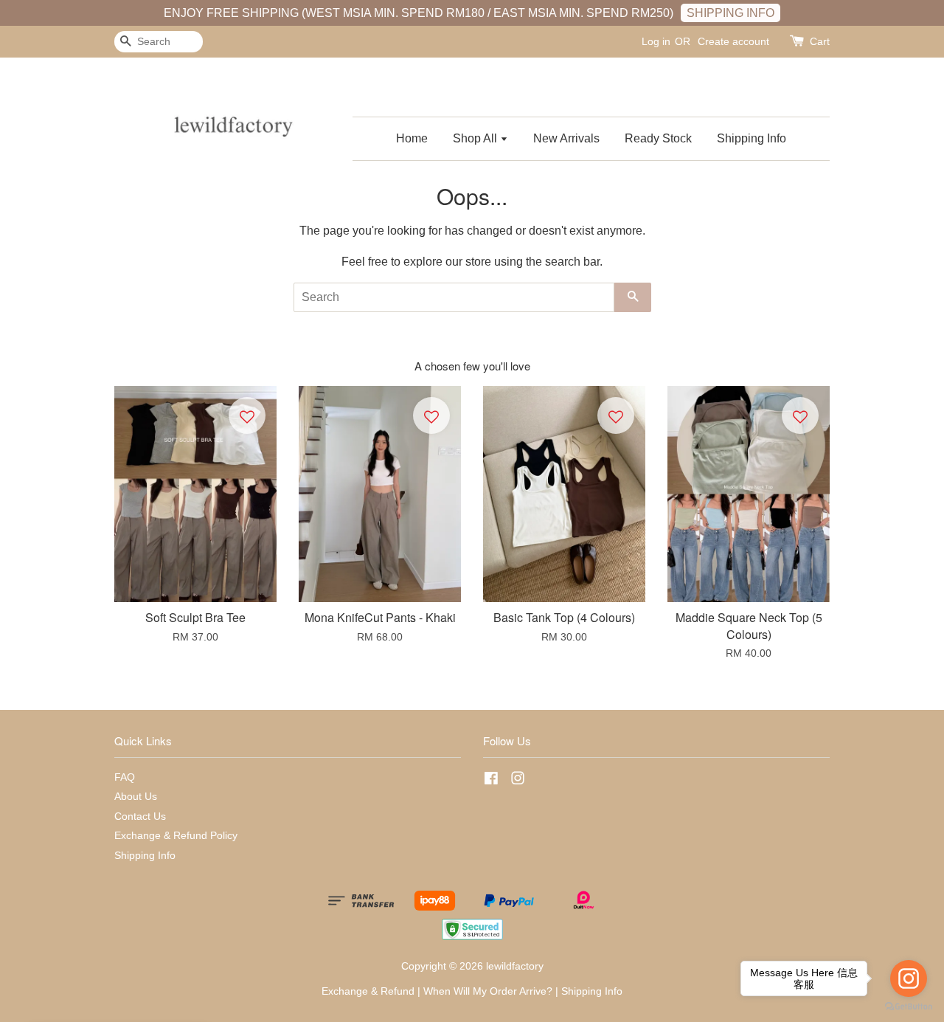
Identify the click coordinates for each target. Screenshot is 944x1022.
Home (412, 138)
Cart (820, 41)
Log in (656, 41)
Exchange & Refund (368, 991)
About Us (135, 796)
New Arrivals (566, 138)
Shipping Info (751, 138)
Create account (733, 41)
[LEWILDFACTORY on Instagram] (518, 781)
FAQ (124, 777)
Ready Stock (658, 138)
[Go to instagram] (908, 978)
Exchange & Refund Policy (175, 835)
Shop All (476, 138)
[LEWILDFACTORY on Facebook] (491, 781)
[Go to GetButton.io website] (908, 1007)
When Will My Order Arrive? (487, 991)
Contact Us (140, 816)
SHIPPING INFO (730, 13)
